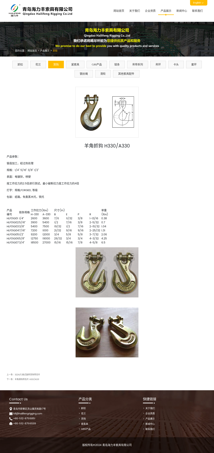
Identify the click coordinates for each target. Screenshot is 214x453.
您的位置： (21, 51)
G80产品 (97, 64)
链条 (117, 64)
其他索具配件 (126, 73)
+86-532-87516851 (24, 418)
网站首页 (119, 11)
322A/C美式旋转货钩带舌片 (27, 374)
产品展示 (166, 11)
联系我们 (197, 11)
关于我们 (134, 11)
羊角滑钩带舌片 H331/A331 (27, 379)
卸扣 (20, 64)
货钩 (54, 51)
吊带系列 (137, 64)
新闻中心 (181, 11)
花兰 (38, 64)
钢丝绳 (84, 73)
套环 (194, 64)
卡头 (176, 64)
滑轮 (103, 73)
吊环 (158, 64)
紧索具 (75, 64)
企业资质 (150, 11)
